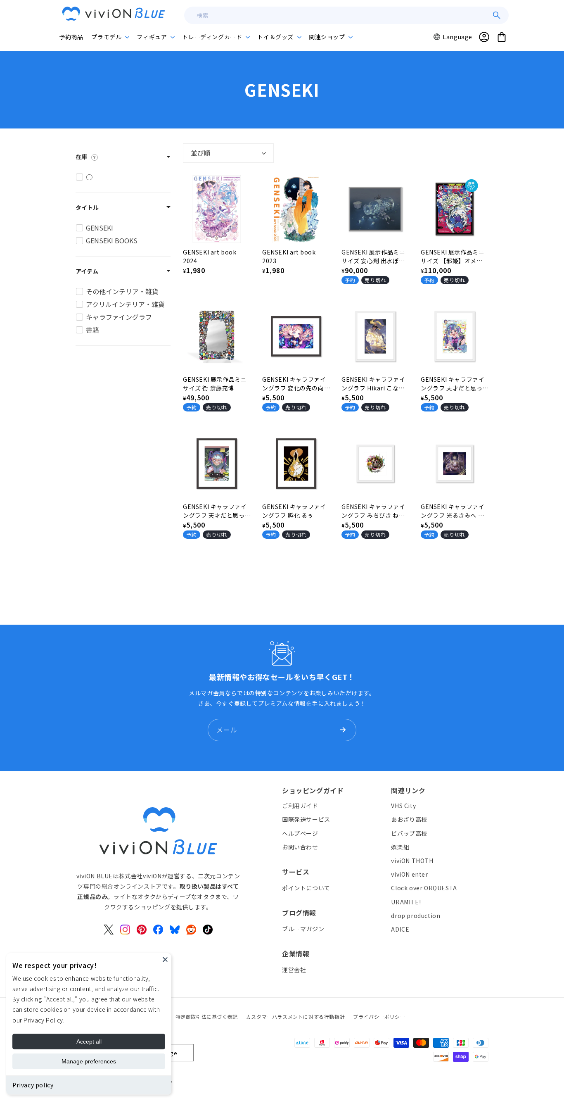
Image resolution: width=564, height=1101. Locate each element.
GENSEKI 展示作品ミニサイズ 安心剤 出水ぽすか (373, 256)
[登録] (343, 730)
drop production (415, 915)
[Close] (165, 959)
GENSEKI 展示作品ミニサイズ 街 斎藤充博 (214, 383)
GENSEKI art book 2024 (210, 256)
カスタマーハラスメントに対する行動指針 (295, 1016)
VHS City (403, 805)
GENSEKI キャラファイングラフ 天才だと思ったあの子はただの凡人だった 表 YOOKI (454, 383)
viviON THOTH (412, 860)
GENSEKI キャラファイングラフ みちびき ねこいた (373, 511)
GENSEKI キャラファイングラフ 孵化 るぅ (294, 510)
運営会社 (294, 969)
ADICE (400, 929)
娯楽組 (400, 846)
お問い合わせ (300, 846)
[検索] (497, 15)
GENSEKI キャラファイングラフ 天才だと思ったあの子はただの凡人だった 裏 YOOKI (216, 511)
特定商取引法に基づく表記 (206, 1016)
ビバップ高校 (409, 833)
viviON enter (409, 874)
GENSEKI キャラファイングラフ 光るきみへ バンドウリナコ (452, 511)
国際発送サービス (306, 819)
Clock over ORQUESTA (424, 888)
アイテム (87, 271)
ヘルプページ (300, 833)
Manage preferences (89, 1061)
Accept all (89, 1041)
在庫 (81, 156)
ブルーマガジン (303, 928)
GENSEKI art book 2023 (289, 256)
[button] (110, 36)
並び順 (201, 153)
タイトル (87, 207)
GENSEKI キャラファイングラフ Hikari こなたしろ (373, 383)
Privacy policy (32, 1085)
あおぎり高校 (409, 819)
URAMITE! (406, 901)
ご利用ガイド (300, 805)
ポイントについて (306, 887)
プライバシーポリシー (379, 1016)
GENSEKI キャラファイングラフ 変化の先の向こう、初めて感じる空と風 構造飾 (295, 383)
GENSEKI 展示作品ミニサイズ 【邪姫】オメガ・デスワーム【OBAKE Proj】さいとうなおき (453, 256)
